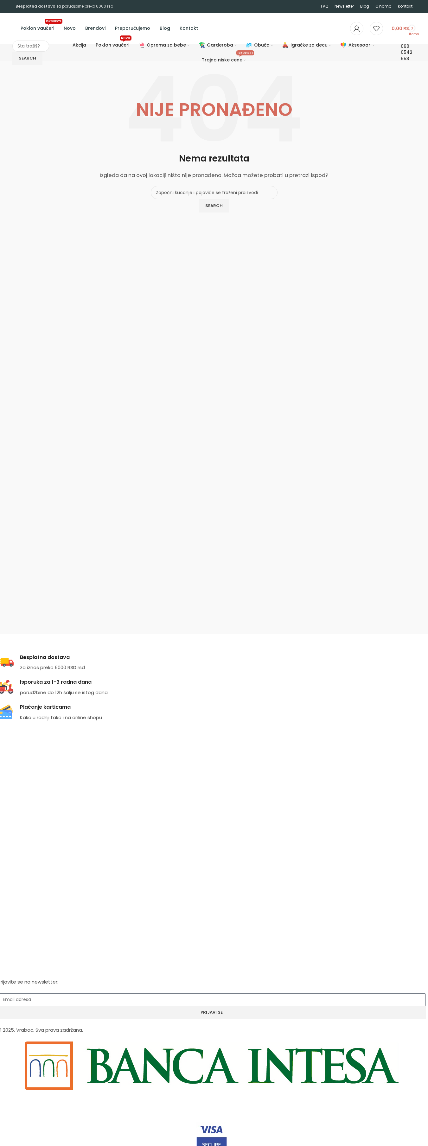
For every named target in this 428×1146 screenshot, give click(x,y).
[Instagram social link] (9, 882)
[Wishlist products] (376, 28)
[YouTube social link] (19, 882)
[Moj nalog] (357, 28)
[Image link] (212, 1065)
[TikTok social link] (28, 882)
